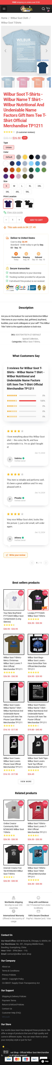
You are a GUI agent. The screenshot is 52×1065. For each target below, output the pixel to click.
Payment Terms (9, 1000)
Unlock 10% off (5, 1052)
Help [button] (47, 1061)
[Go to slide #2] (23, 82)
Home (4, 18)
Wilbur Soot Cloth (19, 18)
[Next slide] (46, 51)
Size (5, 181)
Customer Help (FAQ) (11, 1013)
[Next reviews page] (46, 562)
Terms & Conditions (10, 971)
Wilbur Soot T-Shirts (11, 22)
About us (6, 966)
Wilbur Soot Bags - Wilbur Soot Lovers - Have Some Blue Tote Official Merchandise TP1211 (37, 663)
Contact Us (7, 1008)
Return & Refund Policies (13, 1004)
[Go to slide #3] (38, 82)
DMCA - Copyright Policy (13, 979)
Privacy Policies (9, 975)
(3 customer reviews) (25, 132)
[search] (43, 9)
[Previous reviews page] (32, 562)
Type (5, 143)
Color (5, 152)
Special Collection (30, 339)
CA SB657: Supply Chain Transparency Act (21, 983)
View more (26, 782)
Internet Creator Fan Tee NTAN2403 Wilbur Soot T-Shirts (13, 871)
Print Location (9, 196)
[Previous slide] (6, 51)
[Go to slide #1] (8, 82)
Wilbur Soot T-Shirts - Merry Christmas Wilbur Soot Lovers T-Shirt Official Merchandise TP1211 (13, 663)
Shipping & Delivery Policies (14, 996)
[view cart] (48, 9)
